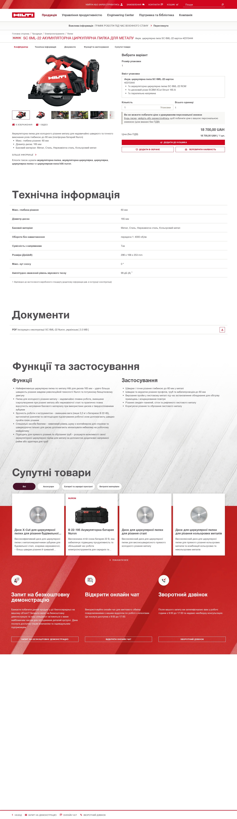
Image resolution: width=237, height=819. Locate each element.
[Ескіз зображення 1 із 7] (21, 115)
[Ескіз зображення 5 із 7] (99, 115)
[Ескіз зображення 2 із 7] (40, 115)
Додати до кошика (175, 142)
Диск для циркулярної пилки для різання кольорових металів (198, 531)
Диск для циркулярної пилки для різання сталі (142, 531)
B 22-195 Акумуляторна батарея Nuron (91, 531)
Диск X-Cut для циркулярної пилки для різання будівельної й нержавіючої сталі (38, 532)
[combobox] (204, 4)
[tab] (21, 46)
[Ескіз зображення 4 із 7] (79, 115)
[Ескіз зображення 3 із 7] (60, 115)
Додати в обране (149, 149)
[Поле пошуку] (222, 4)
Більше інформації (22, 154)
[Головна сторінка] (23, 15)
